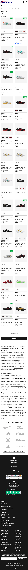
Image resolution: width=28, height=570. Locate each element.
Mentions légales (5, 520)
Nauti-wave (3, 550)
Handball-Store (4, 542)
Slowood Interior (18, 536)
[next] (27, 437)
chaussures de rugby (17, 346)
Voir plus (14, 338)
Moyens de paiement (6, 522)
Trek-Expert (17, 545)
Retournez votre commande (14, 486)
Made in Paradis (5, 549)
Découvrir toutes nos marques (14, 451)
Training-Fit (17, 544)
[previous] (1, 437)
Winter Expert (18, 550)
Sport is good (18, 542)
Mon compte (4, 503)
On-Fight (17, 530)
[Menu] (1, 5)
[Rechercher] (5, 5)
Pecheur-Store (18, 533)
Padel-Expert (18, 531)
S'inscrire (22, 559)
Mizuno (13, 8)
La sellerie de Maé (5, 545)
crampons (5, 355)
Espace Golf (4, 536)
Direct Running (4, 533)
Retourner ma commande (7, 508)
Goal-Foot (3, 541)
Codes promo (4, 509)
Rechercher (8, 5)
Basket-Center (4, 530)
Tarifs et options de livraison (7, 523)
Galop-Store (4, 539)
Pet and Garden (18, 535)
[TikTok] (16, 567)
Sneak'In (17, 539)
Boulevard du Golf (5, 531)
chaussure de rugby (18, 368)
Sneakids (17, 541)
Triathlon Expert (18, 547)
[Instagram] (12, 567)
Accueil (2, 8)
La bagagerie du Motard (6, 544)
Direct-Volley (4, 535)
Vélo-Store (17, 549)
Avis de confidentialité (6, 525)
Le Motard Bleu (4, 547)
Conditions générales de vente (8, 517)
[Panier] (27, 2)
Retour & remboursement (7, 519)
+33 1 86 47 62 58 (14, 466)
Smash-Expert (18, 538)
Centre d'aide (4, 505)
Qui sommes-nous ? (5, 514)
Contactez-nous (14, 462)
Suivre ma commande (6, 506)
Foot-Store (3, 538)
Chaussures (8, 8)
